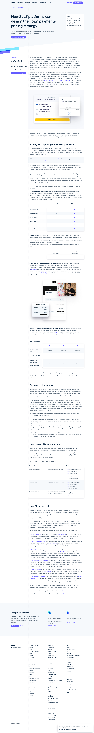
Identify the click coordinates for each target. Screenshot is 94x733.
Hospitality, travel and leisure (55, 680)
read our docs (64, 591)
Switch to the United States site (67, 729)
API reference (51, 710)
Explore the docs (71, 622)
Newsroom (69, 677)
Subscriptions (35, 550)
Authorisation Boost (34, 651)
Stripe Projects (51, 717)
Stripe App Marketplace (53, 698)
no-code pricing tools (56, 516)
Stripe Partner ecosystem (54, 700)
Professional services (53, 687)
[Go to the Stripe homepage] (12, 645)
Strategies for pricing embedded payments (16, 60)
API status (50, 712)
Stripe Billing (63, 552)
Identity (31, 670)
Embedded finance (52, 657)
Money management (53, 666)
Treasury (32, 695)
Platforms (20, 7)
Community (69, 653)
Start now (14, 625)
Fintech (50, 676)
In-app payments (52, 663)
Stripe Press (70, 679)
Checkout (32, 657)
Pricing (49, 2)
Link (30, 676)
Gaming (50, 678)
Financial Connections (35, 668)
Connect (32, 661)
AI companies (51, 672)
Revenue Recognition (35, 687)
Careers (68, 675)
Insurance (50, 682)
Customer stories (71, 649)
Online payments (36, 534)
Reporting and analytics (38, 576)
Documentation (52, 708)
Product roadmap (71, 674)
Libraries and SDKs (52, 715)
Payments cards (36, 569)
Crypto (31, 663)
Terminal (32, 693)
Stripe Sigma (33, 689)
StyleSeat (34, 269)
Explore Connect (52, 625)
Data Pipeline (33, 664)
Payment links (33, 680)
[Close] (91, 726)
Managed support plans (72, 689)
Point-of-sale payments (38, 541)
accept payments (61, 534)
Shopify (56, 332)
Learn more (69, 28)
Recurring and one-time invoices (40, 560)
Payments (32, 682)
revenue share (56, 159)
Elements (32, 666)
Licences (69, 662)
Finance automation (53, 659)
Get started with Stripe (18, 37)
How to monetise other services (19, 66)
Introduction (14, 57)
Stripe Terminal (52, 543)
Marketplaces (51, 664)
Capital (31, 655)
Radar (31, 686)
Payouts (31, 684)
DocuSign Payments (64, 80)
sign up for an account (68, 593)
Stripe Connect (48, 80)
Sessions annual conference (73, 655)
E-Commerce (51, 655)
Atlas (31, 649)
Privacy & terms (70, 657)
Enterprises (51, 647)
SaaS (49, 670)
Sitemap (69, 664)
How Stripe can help (16, 69)
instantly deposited (45, 273)
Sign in (69, 2)
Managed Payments (34, 678)
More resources (70, 668)
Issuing (31, 674)
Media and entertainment (54, 684)
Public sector (51, 689)
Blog (68, 651)
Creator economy (52, 674)
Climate (31, 659)
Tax (30, 691)
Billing (31, 653)
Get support (70, 687)
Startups (50, 649)
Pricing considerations (16, 64)
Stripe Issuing (47, 571)
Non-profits (51, 686)
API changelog (51, 714)
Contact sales (77, 2)
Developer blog (51, 719)
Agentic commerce (52, 651)
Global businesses (52, 661)
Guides (13, 7)
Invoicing (32, 672)
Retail (49, 691)
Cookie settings (70, 666)
